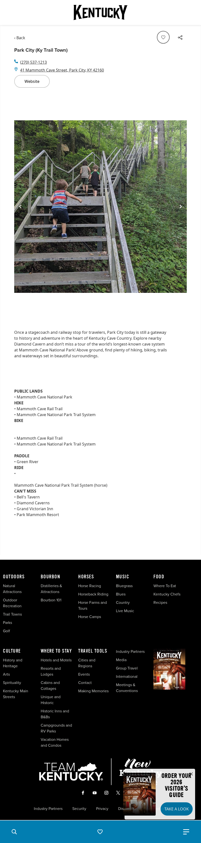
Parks (7, 622)
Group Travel (127, 668)
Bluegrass (124, 586)
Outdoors (14, 576)
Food (158, 576)
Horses (86, 576)
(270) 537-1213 (33, 62)
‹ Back (19, 37)
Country (123, 602)
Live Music (125, 611)
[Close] (191, 774)
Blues (121, 594)
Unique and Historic (51, 700)
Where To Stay (56, 651)
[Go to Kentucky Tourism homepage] (100, 12)
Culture (12, 651)
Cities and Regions (86, 663)
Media (121, 660)
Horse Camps (89, 617)
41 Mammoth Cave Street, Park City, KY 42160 (62, 70)
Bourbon (50, 576)
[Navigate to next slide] (180, 206)
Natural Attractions (12, 589)
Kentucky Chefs (166, 594)
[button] (14, 831)
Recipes (160, 602)
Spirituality (12, 682)
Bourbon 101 (51, 600)
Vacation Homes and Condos (55, 742)
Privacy (102, 809)
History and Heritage (12, 663)
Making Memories (93, 691)
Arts (6, 674)
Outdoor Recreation (12, 603)
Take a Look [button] (176, 809)
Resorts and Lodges (51, 671)
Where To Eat (164, 586)
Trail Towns (12, 614)
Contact (85, 682)
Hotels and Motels (56, 660)
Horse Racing (89, 586)
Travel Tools (92, 651)
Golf (6, 631)
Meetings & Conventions (127, 688)
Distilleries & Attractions (51, 589)
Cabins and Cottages (50, 685)
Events (84, 674)
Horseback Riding (93, 594)
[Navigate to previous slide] (20, 206)
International (127, 676)
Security (79, 809)
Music (122, 576)
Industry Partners (130, 651)
